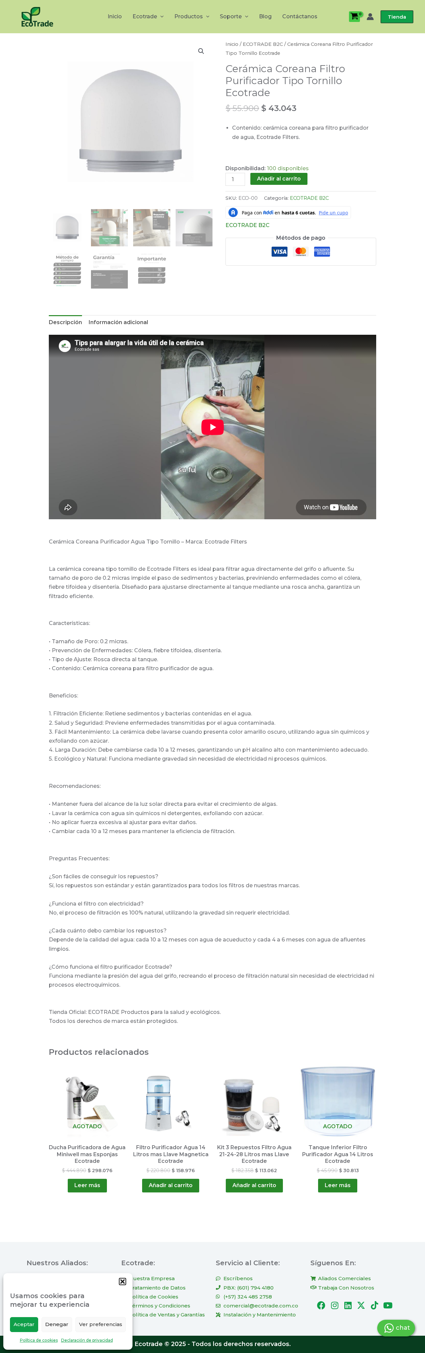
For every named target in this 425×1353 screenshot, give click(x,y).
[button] (122, 1281)
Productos (188, 16)
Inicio (115, 16)
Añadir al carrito (279, 179)
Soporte (231, 16)
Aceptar (24, 1324)
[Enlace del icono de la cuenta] (370, 16)
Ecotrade (144, 16)
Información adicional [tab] (118, 322)
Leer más (87, 1185)
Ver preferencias (100, 1324)
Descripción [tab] (65, 322)
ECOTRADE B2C (263, 44)
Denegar (56, 1324)
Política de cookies (39, 1340)
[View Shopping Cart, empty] (354, 16)
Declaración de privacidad (87, 1340)
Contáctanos (299, 16)
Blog (265, 16)
